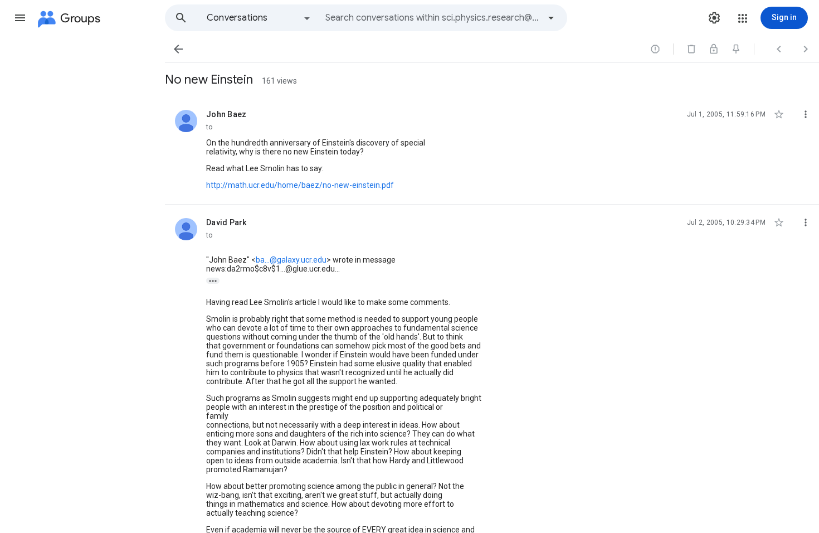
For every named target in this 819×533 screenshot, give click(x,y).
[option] (259, 18)
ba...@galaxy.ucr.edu (291, 259)
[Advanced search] (551, 18)
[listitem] (492, 150)
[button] (20, 17)
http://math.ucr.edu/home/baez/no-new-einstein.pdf (300, 185)
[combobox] (432, 18)
